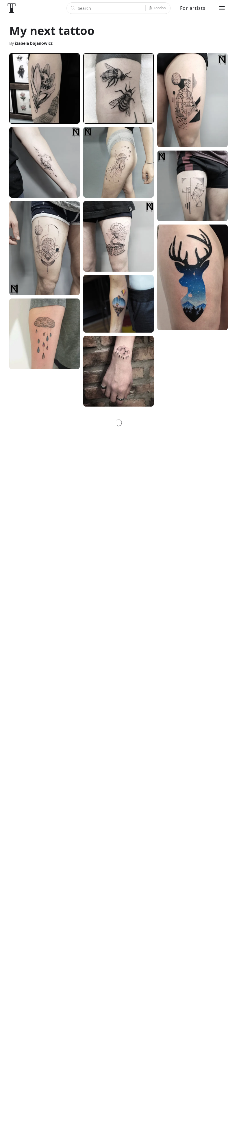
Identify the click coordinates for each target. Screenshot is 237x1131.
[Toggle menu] (222, 8)
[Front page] (11, 8)
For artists (192, 8)
